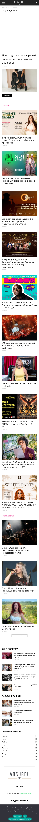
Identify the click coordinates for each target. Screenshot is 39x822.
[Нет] (37, 813)
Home (4, 7)
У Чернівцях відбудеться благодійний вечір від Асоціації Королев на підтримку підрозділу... (18, 263)
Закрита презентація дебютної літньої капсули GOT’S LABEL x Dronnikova (24, 667)
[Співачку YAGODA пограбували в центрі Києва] (19, 611)
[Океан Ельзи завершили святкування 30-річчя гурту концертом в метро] (19, 532)
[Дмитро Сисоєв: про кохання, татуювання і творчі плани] (7, 722)
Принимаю (17, 816)
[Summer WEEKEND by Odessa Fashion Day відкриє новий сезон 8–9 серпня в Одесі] (19, 163)
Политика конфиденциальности (20, 819)
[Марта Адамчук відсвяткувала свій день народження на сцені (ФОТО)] (7, 655)
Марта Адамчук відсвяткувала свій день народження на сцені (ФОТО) (24, 655)
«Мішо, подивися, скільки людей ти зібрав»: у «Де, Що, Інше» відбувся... (18, 345)
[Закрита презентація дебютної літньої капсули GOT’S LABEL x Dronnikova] (7, 667)
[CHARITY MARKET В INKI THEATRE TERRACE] (19, 368)
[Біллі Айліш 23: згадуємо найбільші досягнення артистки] (19, 573)
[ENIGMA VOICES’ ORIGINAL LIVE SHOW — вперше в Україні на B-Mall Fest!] (19, 406)
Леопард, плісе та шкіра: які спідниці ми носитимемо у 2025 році (19, 59)
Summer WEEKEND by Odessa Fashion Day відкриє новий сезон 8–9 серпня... (18, 181)
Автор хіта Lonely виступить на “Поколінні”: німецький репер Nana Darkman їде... (19, 305)
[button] (36, 2)
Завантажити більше (19, 636)
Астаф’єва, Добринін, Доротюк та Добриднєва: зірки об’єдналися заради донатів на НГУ (18, 464)
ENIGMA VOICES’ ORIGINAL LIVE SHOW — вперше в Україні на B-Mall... (17, 424)
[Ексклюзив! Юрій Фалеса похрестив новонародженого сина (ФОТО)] (7, 703)
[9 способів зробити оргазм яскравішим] (7, 713)
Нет (25, 816)
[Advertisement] (19, 33)
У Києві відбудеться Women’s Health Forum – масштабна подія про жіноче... (18, 140)
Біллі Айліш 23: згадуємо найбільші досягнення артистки (18, 589)
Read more (7, 95)
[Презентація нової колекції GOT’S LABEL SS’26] (7, 687)
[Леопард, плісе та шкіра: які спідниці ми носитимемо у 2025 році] (19, 80)
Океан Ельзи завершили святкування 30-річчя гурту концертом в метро (15, 550)
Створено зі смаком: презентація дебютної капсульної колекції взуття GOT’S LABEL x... (25, 677)
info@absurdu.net (26, 793)
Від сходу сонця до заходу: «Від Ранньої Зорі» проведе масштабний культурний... (17, 221)
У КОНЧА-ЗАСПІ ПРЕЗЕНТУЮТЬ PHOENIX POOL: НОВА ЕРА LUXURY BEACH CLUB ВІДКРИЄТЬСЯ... (19, 505)
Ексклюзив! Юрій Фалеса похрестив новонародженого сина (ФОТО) (24, 702)
